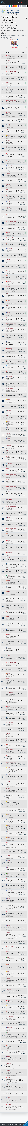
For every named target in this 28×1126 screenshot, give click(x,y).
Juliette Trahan (10, 481)
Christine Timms (10, 776)
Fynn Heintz (9, 827)
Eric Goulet (9, 373)
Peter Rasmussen (11, 708)
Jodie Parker (9, 821)
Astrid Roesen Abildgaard (10, 155)
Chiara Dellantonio (11, 84)
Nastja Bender (10, 423)
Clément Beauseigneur (10, 216)
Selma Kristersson (11, 401)
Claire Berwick (10, 892)
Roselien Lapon (10, 356)
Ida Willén (8, 587)
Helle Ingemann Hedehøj (10, 1080)
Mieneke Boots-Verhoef (10, 642)
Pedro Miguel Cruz (11, 470)
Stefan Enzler (9, 266)
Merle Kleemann (10, 120)
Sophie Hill (9, 390)
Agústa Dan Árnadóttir (9, 863)
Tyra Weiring (9, 96)
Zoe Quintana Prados (10, 599)
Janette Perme (10, 383)
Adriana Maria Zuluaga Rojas (10, 770)
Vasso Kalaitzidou (11, 869)
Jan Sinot (8, 1018)
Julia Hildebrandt (10, 261)
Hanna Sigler (9, 73)
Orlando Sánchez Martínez (11, 1107)
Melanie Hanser (10, 790)
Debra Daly (9, 593)
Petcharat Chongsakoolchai (11, 1099)
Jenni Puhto (9, 669)
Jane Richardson (10, 942)
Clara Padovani (10, 1013)
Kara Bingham (10, 764)
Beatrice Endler (10, 239)
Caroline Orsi (9, 530)
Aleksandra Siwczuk (9, 1073)
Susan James (9, 1029)
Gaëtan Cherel (10, 613)
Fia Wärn (8, 429)
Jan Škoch (8, 554)
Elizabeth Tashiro (11, 664)
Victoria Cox (9, 948)
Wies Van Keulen (10, 694)
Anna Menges (10, 295)
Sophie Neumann (11, 395)
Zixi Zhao (8, 277)
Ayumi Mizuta (10, 1041)
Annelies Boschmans (9, 966)
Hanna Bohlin (10, 985)
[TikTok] (15, 816)
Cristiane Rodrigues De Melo (11, 1035)
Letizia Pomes (10, 991)
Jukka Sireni (9, 857)
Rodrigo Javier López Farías (10, 289)
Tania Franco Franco (9, 845)
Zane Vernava (10, 740)
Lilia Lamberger (10, 735)
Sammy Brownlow (11, 325)
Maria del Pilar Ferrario (10, 1065)
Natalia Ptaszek (10, 114)
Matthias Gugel (10, 851)
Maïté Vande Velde (11, 535)
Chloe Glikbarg (10, 524)
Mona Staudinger (11, 255)
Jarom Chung (9, 476)
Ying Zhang (9, 746)
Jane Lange (9, 547)
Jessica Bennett (10, 630)
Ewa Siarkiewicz (10, 175)
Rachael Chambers (11, 167)
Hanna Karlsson (10, 513)
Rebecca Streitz (10, 223)
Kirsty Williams (10, 330)
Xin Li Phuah (9, 319)
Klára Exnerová (10, 559)
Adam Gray (9, 435)
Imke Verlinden (10, 582)
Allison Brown (10, 1052)
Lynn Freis (9, 465)
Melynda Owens (10, 810)
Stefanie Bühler (10, 137)
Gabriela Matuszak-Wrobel (11, 935)
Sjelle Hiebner (10, 142)
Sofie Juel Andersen (11, 234)
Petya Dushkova (10, 980)
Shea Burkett (9, 102)
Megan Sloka (9, 131)
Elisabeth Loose (10, 713)
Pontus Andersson (11, 833)
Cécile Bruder (10, 272)
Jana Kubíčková (10, 350)
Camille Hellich (10, 729)
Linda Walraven (10, 886)
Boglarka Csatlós (11, 577)
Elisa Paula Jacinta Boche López (11, 1087)
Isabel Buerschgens (9, 502)
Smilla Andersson (11, 565)
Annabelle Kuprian (11, 803)
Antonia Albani (10, 417)
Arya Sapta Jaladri (11, 447)
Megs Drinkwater (11, 440)
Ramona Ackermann (9, 757)
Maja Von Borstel (11, 62)
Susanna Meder (10, 719)
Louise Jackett (10, 900)
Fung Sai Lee (9, 1047)
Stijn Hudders (10, 618)
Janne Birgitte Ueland (10, 914)
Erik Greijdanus (10, 688)
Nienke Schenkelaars (10, 343)
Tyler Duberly (10, 250)
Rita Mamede (9, 1002)
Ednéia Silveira (10, 816)
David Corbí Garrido (9, 796)
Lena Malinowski (10, 302)
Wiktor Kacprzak (10, 57)
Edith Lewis (9, 488)
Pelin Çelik (9, 1093)
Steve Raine (9, 751)
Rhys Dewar (9, 203)
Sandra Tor (9, 180)
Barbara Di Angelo (11, 406)
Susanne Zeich (10, 839)
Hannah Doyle (10, 78)
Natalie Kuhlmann (11, 493)
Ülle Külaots (9, 367)
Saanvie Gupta (10, 875)
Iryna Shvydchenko (11, 107)
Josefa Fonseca (10, 953)
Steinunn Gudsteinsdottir (10, 649)
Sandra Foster (10, 1023)
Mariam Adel (9, 880)
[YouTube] (8, 385)
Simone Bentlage (11, 636)
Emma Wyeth (9, 519)
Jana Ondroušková (11, 67)
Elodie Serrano (10, 245)
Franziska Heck (10, 920)
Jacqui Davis (9, 378)
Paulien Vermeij (10, 905)
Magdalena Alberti (11, 228)
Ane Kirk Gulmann (11, 542)
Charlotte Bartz (10, 452)
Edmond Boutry (10, 197)
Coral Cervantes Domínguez (10, 336)
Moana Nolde (10, 996)
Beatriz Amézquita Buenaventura (11, 1058)
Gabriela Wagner (11, 675)
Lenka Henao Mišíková (9, 90)
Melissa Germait (10, 508)
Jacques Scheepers (11, 412)
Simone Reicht (10, 186)
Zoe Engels (9, 571)
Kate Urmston (10, 314)
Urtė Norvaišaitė (10, 1007)
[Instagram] (11, 91)
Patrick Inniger (10, 283)
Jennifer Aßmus (10, 307)
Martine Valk (9, 724)
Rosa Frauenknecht (11, 126)
